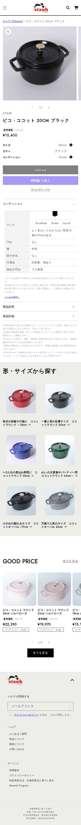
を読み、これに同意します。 (43, 715)
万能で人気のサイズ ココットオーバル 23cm (59, 525)
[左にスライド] (32, 107)
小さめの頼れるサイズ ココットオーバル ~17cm (21, 525)
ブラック (61, 151)
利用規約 (14, 770)
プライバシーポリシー (26, 715)
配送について (16, 744)
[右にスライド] (49, 107)
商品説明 (8, 307)
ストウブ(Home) (13, 21)
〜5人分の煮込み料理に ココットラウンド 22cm (20, 474)
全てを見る (70, 561)
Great (63, 157)
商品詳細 (8, 316)
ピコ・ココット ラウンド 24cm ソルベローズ (18, 611)
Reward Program (19, 785)
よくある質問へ (12, 297)
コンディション (13, 204)
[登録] (69, 706)
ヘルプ (12, 727)
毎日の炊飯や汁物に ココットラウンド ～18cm (21, 423)
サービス (13, 763)
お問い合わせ (16, 749)
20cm (63, 145)
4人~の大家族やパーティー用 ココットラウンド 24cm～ (59, 474)
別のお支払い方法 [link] (40, 189)
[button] (5, 8)
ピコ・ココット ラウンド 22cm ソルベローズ (53, 611)
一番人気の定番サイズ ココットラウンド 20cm (59, 423)
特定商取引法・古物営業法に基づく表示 (31, 780)
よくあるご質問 (18, 734)
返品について (16, 739)
